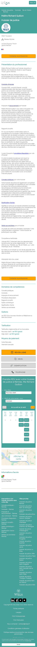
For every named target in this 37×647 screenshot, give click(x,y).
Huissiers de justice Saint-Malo (25, 573)
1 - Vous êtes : (6, 390)
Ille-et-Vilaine (26, 10)
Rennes (5, 12)
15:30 (26, 439)
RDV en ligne (20, 352)
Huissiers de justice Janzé (25, 546)
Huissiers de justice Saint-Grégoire (25, 563)
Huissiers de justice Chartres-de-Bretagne (26, 525)
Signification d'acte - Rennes (8, 531)
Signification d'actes (8, 202)
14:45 (26, 434)
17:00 (21, 425)
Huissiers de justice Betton (25, 511)
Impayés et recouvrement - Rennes (9, 512)
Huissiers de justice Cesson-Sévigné (25, 517)
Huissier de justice (7, 10)
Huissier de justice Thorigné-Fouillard (25, 577)
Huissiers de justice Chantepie (25, 521)
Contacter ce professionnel (18, 56)
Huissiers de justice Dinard (25, 534)
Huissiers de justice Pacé (27, 556)
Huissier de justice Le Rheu (26, 550)
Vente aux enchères (7, 225)
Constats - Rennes (7, 509)
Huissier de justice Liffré (27, 553)
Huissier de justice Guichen (25, 542)
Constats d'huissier (7, 84)
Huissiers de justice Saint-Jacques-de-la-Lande (26, 568)
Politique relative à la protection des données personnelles (18, 633)
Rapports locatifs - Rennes (7, 523)
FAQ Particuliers (18, 620)
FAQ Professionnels (18, 616)
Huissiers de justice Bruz (27, 514)
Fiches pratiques (18, 608)
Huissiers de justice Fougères (25, 538)
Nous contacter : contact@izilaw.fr (18, 624)
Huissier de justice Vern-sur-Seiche (27, 581)
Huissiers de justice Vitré (27, 585)
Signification (20, 366)
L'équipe (18, 612)
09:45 (26, 425)
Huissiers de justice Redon (25, 559)
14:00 (26, 429)
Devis (20, 359)
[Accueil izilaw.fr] (5, 5)
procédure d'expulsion (21, 153)
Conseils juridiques (7, 180)
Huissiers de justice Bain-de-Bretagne (25, 506)
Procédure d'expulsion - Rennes (9, 519)
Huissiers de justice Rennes (25, 502)
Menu (32, 2)
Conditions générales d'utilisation (18, 628)
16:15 (21, 420)
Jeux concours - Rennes (9, 516)
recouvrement (14, 106)
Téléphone (20, 372)
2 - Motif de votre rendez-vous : (12, 398)
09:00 (26, 420)
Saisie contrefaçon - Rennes (8, 527)
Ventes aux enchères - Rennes (8, 535)
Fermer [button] (18, 644)
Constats (18, 10)
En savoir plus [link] (28, 640)
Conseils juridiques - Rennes (8, 506)
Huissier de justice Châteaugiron (25, 529)
